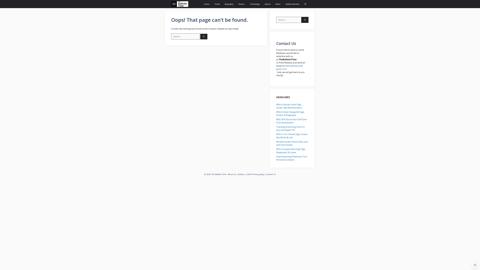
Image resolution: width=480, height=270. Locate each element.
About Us (232, 174)
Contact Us (271, 174)
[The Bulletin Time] (179, 4)
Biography (229, 4)
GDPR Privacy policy (255, 174)
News (278, 4)
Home (206, 4)
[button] (305, 4)
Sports (267, 4)
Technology (255, 4)
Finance (241, 4)
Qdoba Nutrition (292, 4)
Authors (241, 174)
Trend (217, 4)
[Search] (203, 36)
